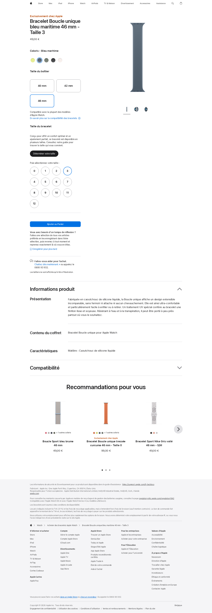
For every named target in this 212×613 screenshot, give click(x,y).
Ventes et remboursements (114, 609)
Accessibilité (157, 535)
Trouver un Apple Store (101, 535)
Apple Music (65, 561)
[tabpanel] (137, 59)
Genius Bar (95, 539)
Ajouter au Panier (55, 224)
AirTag (32, 563)
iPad (32, 543)
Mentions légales (135, 609)
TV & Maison (35, 559)
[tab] (126, 110)
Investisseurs (157, 573)
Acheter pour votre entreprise (134, 539)
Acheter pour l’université (131, 553)
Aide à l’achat (96, 569)
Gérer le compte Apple (69, 535)
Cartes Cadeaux (37, 571)
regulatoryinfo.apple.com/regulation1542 (156, 498)
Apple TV (64, 557)
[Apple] (31, 525)
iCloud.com (65, 543)
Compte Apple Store (69, 539)
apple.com (34, 493)
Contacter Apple (159, 589)
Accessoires (35, 567)
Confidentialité (158, 543)
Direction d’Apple (159, 561)
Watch (39, 525)
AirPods (33, 555)
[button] (172, 3)
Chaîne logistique (159, 547)
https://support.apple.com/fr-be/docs (138, 484)
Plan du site (150, 609)
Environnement (158, 539)
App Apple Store (98, 551)
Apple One (64, 553)
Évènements (157, 581)
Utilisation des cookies (68, 609)
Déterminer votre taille (44, 153)
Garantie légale (158, 569)
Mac (32, 539)
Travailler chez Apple (161, 565)
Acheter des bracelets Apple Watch (62, 525)
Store (32, 535)
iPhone (33, 547)
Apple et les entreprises (131, 535)
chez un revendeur (88, 597)
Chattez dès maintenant (47, 264)
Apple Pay (34, 581)
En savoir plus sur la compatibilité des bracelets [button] (54, 118)
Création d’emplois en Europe (164, 585)
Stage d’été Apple (98, 547)
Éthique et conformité (161, 577)
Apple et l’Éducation (129, 549)
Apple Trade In (97, 561)
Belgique (178, 605)
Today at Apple (97, 543)
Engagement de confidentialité (43, 609)
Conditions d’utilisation (90, 609)
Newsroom (156, 557)
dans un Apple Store (68, 597)
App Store (64, 569)
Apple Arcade (66, 565)
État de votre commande (101, 565)
